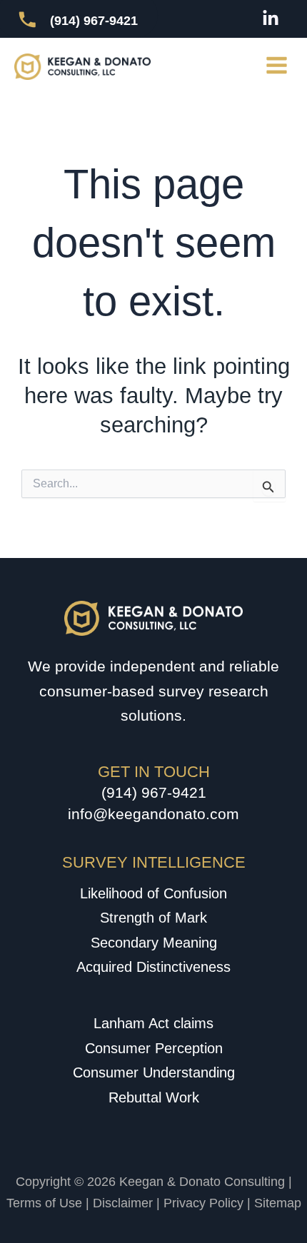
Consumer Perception (154, 1048)
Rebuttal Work (154, 1097)
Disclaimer (123, 1203)
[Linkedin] (270, 18)
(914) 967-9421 (153, 792)
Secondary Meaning (154, 942)
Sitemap (277, 1203)
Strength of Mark (153, 917)
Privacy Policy (203, 1203)
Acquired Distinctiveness (153, 967)
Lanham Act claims (153, 1023)
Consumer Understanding (154, 1072)
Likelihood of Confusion (153, 893)
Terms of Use (44, 1203)
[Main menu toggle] (277, 65)
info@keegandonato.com (153, 814)
